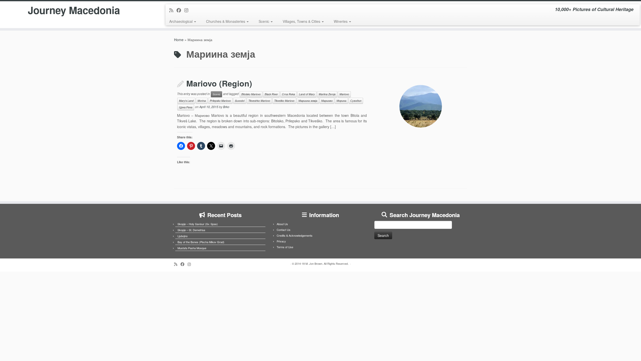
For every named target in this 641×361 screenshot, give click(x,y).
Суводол (355, 101)
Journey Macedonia (74, 10)
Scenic (264, 21)
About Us (282, 224)
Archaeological (181, 21)
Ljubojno (183, 236)
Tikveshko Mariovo (259, 101)
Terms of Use (285, 247)
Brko (226, 107)
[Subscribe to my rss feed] (173, 10)
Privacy (281, 241)
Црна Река (185, 107)
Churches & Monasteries (226, 21)
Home (179, 39)
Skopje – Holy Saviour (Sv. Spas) (198, 224)
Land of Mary (307, 94)
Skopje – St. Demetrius (191, 230)
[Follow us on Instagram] (188, 10)
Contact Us (283, 230)
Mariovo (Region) (219, 83)
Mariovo (344, 94)
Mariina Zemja (327, 94)
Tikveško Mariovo (284, 101)
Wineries (341, 21)
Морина (341, 101)
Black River (271, 94)
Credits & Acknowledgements (294, 235)
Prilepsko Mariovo (220, 101)
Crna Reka (288, 94)
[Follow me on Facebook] (180, 10)
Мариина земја (307, 101)
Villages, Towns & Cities (302, 21)
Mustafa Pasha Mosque (192, 248)
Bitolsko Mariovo (251, 94)
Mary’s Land (186, 101)
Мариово (327, 101)
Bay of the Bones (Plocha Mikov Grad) (201, 242)
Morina (202, 101)
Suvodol (239, 101)
